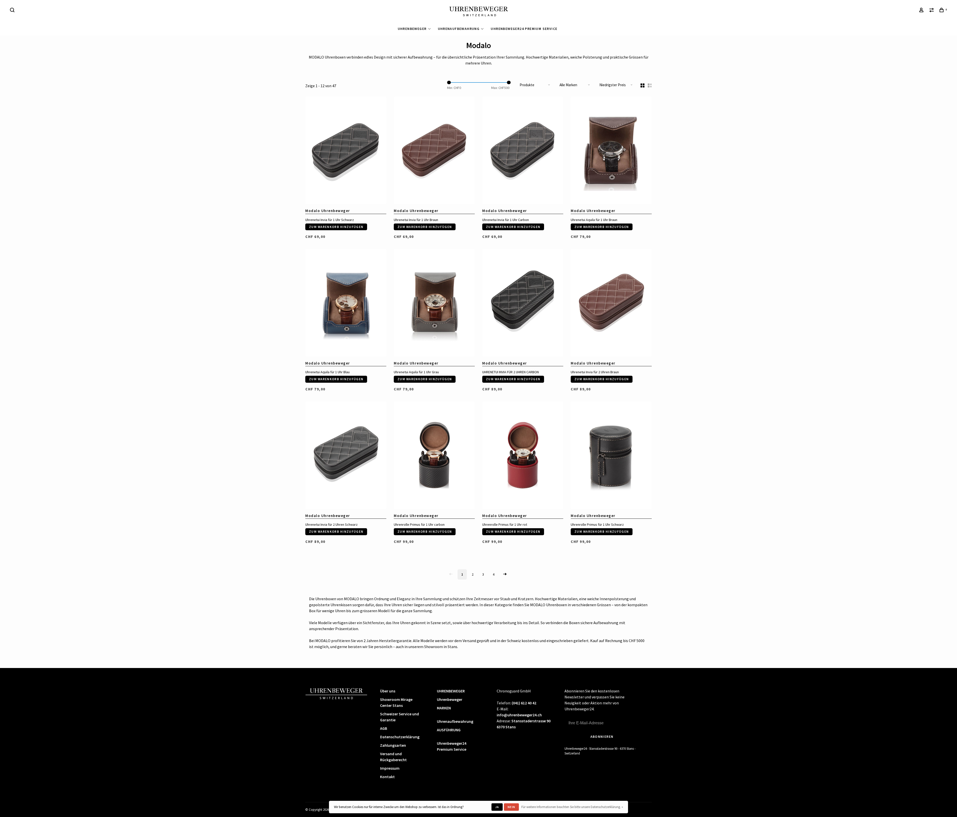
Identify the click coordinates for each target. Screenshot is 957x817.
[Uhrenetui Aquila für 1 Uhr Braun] (611, 151)
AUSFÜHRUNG (449, 729)
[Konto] (922, 10)
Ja (497, 807)
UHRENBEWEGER (412, 28)
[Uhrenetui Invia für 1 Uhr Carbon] (522, 151)
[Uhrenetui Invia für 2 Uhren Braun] (611, 303)
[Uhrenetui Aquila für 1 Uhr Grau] (434, 303)
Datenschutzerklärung (399, 736)
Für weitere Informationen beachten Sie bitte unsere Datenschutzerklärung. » (572, 807)
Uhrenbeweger (449, 699)
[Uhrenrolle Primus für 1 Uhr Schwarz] (611, 456)
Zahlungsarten (393, 745)
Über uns (387, 690)
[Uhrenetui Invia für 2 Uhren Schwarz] (345, 456)
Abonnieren (602, 736)
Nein (511, 807)
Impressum (389, 768)
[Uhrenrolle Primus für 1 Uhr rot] (522, 456)
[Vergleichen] (932, 10)
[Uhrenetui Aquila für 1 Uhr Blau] (345, 303)
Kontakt (387, 776)
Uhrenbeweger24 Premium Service (524, 28)
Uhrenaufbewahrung (459, 28)
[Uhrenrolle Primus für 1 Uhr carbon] (434, 456)
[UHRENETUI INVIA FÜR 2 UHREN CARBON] (522, 303)
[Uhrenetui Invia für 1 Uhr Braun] (434, 151)
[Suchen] (13, 10)
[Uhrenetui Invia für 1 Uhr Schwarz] (345, 151)
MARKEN (444, 707)
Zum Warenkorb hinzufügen (336, 227)
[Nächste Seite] (504, 574)
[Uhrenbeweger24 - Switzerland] (336, 693)
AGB (383, 728)
